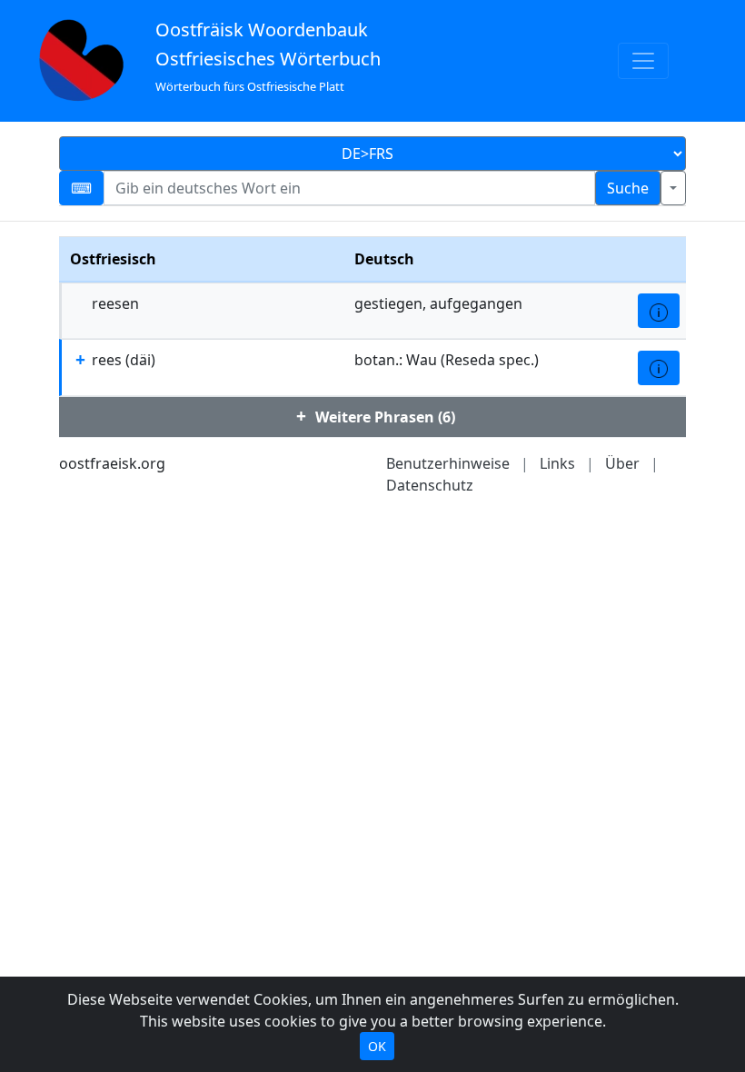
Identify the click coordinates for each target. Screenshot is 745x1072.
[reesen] (659, 310)
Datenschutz (429, 485)
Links (557, 463)
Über (622, 463)
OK (377, 1046)
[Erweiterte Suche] (673, 188)
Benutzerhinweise (448, 463)
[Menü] (643, 61)
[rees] (659, 368)
